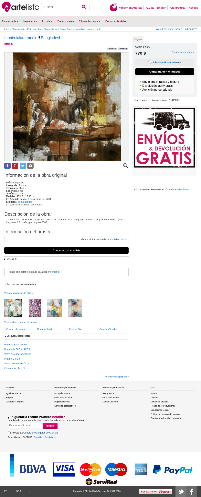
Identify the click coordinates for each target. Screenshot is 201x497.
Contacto (155, 397)
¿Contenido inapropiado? (117, 377)
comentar (55, 272)
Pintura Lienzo (50, 29)
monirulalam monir (83, 29)
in (29, 491)
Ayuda (150, 7)
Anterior (112, 48)
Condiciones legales (160, 410)
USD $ (175, 100)
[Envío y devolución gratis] (164, 137)
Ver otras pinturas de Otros (18, 293)
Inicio (6, 29)
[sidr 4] (67, 106)
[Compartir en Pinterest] (15, 166)
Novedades (10, 21)
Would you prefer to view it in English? (176, 29)
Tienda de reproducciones (163, 406)
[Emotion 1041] (57, 308)
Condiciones (50, 437)
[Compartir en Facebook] (7, 166)
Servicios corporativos (65, 406)
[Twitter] (180, 491)
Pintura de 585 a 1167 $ (17, 349)
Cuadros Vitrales (108, 329)
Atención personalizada (157, 89)
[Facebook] (191, 491)
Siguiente (123, 48)
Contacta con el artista (66, 250)
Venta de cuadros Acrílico (17, 354)
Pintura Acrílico (34, 29)
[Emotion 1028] (78, 308)
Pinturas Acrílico (45, 329)
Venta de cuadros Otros (16, 363)
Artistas (47, 21)
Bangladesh (51, 38)
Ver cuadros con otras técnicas (20, 322)
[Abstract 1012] (38, 308)
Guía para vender (110, 397)
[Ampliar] (125, 167)
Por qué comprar (62, 393)
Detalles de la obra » (183, 52)
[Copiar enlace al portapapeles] (30, 166)
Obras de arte (18, 29)
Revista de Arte (115, 21)
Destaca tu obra (110, 401)
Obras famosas (89, 21)
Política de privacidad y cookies (166, 414)
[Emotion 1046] (16, 308)
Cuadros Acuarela (16, 329)
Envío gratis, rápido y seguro (160, 81)
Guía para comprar (63, 397)
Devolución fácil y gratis (157, 85)
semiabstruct (25, 202)
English (161, 7)
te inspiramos (183, 189)
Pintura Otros (66, 29)
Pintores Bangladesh (15, 344)
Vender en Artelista (130, 7)
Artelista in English (15, 401)
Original (138, 39)
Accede (193, 7)
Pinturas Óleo (76, 329)
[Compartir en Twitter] (23, 166)
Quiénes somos (13, 393)
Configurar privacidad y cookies (166, 418)
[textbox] (65, 7)
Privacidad (38, 437)
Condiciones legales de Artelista (40, 432)
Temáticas (30, 21)
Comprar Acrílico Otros (16, 368)
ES (5, 491)
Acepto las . (35, 432)
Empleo (9, 397)
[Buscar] (84, 7)
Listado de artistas (159, 401)
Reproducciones (62, 401)
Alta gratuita (177, 7)
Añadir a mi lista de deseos (167, 62)
